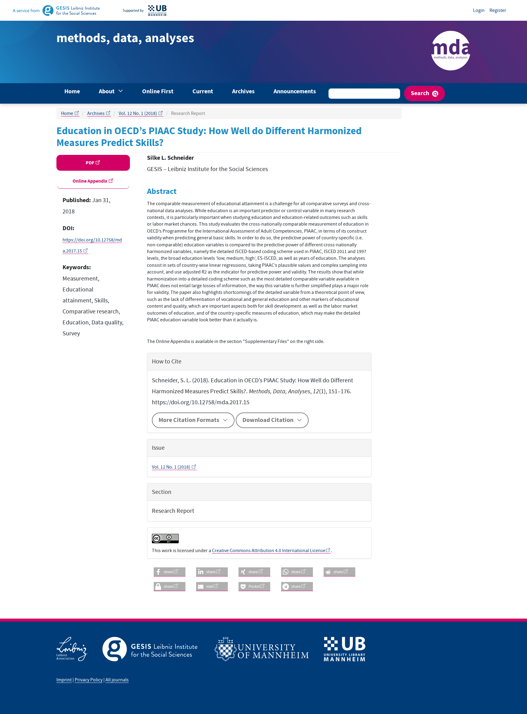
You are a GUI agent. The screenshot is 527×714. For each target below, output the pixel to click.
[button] (169, 572)
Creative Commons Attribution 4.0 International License (268, 551)
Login (479, 10)
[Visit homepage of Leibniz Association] (79, 649)
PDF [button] (90, 162)
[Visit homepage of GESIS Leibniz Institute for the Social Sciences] (64, 10)
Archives (243, 91)
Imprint (64, 680)
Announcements (295, 91)
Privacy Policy (88, 680)
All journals (117, 680)
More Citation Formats (189, 420)
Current (202, 91)
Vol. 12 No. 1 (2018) (138, 113)
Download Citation (267, 420)
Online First (158, 91)
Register (497, 10)
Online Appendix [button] (90, 181)
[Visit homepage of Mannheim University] (269, 649)
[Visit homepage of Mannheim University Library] (152, 10)
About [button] (107, 91)
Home (72, 91)
